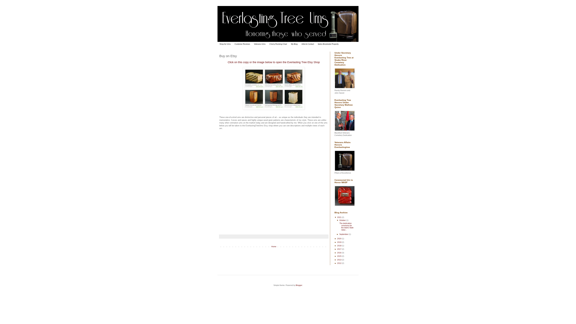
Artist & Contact (308, 44)
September (344, 234)
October (342, 220)
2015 (339, 256)
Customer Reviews (242, 44)
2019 (339, 242)
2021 (339, 217)
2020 (339, 239)
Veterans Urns (260, 44)
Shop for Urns (225, 44)
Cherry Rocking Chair (278, 44)
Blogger (299, 285)
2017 (339, 249)
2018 (339, 246)
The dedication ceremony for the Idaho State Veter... (346, 226)
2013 (339, 260)
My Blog (294, 44)
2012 (339, 263)
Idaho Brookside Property (328, 44)
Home (273, 247)
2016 (339, 253)
